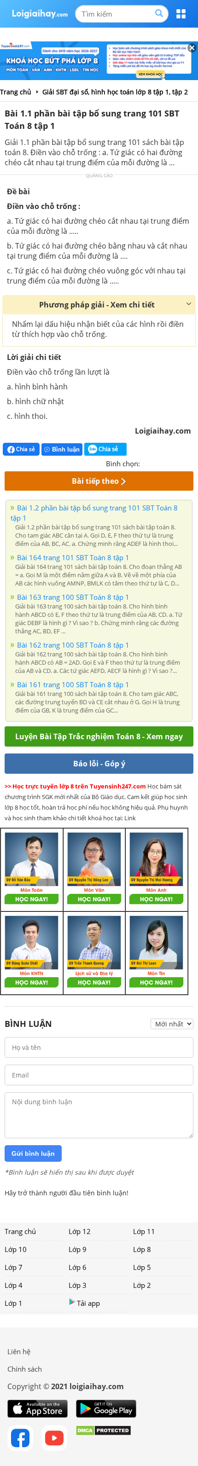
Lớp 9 (78, 1249)
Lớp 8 (142, 1249)
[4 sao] (180, 462)
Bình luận (66, 449)
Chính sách (24, 1368)
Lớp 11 (144, 1231)
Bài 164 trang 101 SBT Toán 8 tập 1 (73, 557)
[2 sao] (158, 462)
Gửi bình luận (33, 1153)
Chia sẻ (25, 449)
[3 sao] (169, 462)
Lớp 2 (142, 1285)
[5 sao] (191, 462)
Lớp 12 (80, 1231)
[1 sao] (147, 462)
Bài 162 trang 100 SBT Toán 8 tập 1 (73, 644)
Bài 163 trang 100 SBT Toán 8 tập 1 (73, 597)
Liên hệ (18, 1351)
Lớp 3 (78, 1285)
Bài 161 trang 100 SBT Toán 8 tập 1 (73, 684)
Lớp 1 (14, 1303)
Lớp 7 (14, 1267)
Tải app (88, 1303)
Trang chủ (20, 1231)
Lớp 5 (142, 1267)
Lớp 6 (78, 1267)
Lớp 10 (16, 1249)
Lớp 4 (14, 1285)
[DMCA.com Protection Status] (103, 1438)
